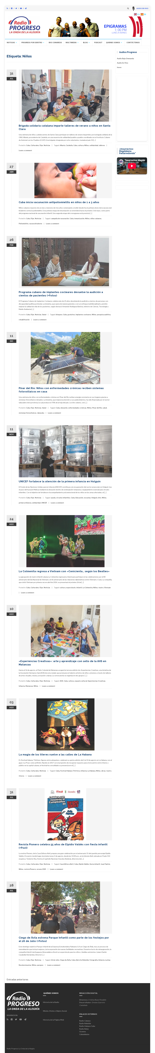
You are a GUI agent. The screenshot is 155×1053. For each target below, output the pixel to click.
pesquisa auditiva (103, 315)
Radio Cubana (84, 1021)
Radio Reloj (84, 1029)
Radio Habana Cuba (87, 1026)
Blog (85, 42)
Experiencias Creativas (96, 681)
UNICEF (44, 503)
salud (105, 408)
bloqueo (59, 315)
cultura (81, 145)
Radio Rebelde (85, 1023)
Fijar (41, 145)
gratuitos (71, 315)
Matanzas (29, 686)
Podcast (98, 42)
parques (40, 965)
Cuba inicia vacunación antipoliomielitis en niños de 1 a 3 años (59, 202)
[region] (95, 26)
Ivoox (119, 67)
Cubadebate (84, 1034)
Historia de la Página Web (53, 1020)
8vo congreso (55, 42)
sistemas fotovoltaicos (27, 413)
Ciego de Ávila (65, 960)
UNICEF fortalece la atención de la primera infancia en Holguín (60, 481)
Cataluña (69, 145)
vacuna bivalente (35, 224)
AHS (61, 681)
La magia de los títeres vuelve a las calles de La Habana (55, 754)
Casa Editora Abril (67, 864)
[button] (95, 26)
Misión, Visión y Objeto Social (55, 1011)
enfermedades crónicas (77, 408)
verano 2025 (41, 869)
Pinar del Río (97, 408)
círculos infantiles (63, 498)
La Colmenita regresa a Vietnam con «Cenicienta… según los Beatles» (64, 571)
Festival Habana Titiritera (70, 771)
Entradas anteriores (17, 979)
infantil (79, 588)
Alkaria (62, 145)
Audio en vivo (122, 63)
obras (103, 771)
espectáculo (71, 588)
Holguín (94, 498)
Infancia (22, 686)
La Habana (91, 771)
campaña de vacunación (60, 218)
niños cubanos (95, 218)
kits (99, 498)
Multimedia (71, 42)
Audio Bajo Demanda (125, 58)
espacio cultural (81, 681)
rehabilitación (24, 320)
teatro (100, 588)
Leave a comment (25, 150)
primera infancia (25, 503)
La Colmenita (88, 588)
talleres (102, 145)
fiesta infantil (95, 864)
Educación (79, 498)
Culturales (35, 145)
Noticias (11, 42)
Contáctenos (133, 42)
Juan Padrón (105, 864)
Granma (82, 1031)
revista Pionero (30, 869)
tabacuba (40, 413)
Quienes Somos (113, 42)
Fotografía (94, 960)
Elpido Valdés (84, 864)
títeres (21, 776)
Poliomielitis (23, 224)
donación (64, 408)
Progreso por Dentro (31, 42)
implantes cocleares (83, 315)
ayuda (53, 498)
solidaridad (93, 145)
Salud (44, 315)
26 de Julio (55, 960)
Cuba (28, 145)
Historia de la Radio (51, 1002)
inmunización (79, 218)
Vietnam (107, 588)
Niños (86, 145)
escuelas (87, 498)
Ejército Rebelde (82, 960)
